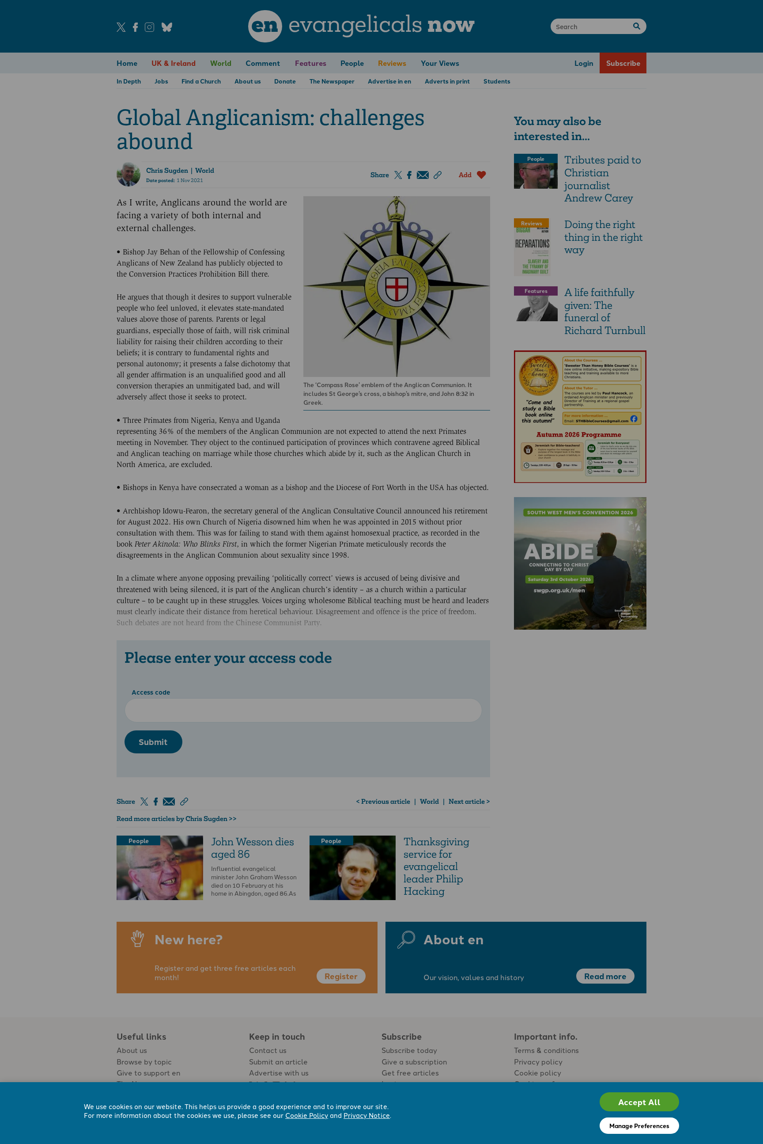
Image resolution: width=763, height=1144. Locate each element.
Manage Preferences (639, 1125)
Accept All (639, 1102)
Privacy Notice (367, 1115)
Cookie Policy (306, 1115)
